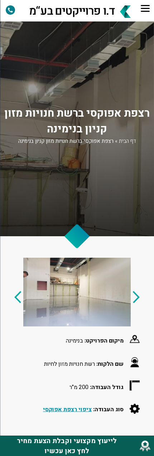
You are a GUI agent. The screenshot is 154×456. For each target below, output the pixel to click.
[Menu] (145, 8)
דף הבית (127, 141)
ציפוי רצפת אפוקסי (67, 409)
